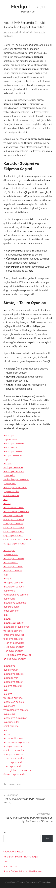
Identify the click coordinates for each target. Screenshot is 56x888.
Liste (5, 861)
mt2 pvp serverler (12, 455)
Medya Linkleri (28, 6)
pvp (5, 459)
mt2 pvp (7, 463)
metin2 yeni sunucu (13, 471)
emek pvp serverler (13, 519)
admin (42, 32)
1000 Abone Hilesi (13, 851)
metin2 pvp (9, 435)
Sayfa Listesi (10, 866)
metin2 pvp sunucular (15, 487)
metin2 (6, 503)
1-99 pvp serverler (13, 535)
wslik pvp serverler (13, 467)
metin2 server (10, 447)
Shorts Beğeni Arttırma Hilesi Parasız (22, 871)
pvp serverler (10, 439)
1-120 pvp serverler (13, 531)
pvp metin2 (9, 475)
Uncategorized (14, 784)
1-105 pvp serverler (13, 527)
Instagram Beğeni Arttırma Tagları (21, 856)
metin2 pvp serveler (13, 443)
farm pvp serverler (13, 523)
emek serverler (11, 495)
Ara (5, 832)
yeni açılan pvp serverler (16, 479)
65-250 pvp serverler (14, 543)
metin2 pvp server (13, 451)
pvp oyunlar (9, 483)
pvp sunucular (11, 491)
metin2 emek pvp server (16, 511)
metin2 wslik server (13, 507)
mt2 (5, 499)
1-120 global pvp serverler (17, 539)
